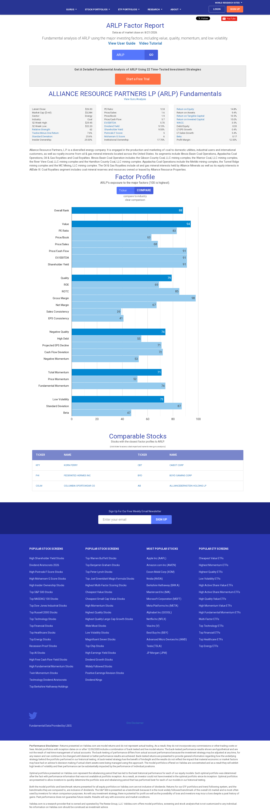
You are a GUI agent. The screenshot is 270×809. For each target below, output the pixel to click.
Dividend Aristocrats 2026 (44, 565)
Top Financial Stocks (41, 625)
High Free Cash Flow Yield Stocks (48, 659)
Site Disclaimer (135, 722)
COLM (39, 485)
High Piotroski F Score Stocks (46, 571)
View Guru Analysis (135, 99)
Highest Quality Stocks (98, 612)
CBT (140, 465)
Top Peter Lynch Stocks (98, 571)
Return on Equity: (185, 109)
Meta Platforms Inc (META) (162, 605)
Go (151, 55)
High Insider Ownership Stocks (46, 585)
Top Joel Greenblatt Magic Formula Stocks (109, 578)
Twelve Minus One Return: (45, 133)
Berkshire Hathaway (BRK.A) (163, 585)
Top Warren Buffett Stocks (100, 558)
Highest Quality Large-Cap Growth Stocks (109, 619)
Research (154, 9)
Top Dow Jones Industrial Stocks (48, 605)
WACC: (180, 122)
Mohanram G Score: (114, 136)
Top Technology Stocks (42, 619)
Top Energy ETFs (208, 646)
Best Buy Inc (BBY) (157, 632)
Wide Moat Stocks (95, 625)
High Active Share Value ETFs (216, 585)
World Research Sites (227, 3)
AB (139, 485)
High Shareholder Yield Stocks (46, 558)
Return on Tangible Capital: (191, 116)
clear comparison (135, 199)
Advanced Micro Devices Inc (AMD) (167, 639)
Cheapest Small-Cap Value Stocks (105, 598)
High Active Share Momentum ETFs (219, 592)
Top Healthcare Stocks (42, 632)
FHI (37, 475)
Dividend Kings (93, 679)
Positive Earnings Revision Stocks (104, 673)
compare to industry (135, 196)
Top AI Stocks (37, 652)
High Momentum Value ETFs (215, 605)
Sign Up (161, 519)
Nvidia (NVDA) (155, 578)
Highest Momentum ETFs (213, 565)
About (174, 9)
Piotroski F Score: (113, 133)
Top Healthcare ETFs (211, 639)
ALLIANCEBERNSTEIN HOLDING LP (188, 485)
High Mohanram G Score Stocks (47, 578)
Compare (144, 190)
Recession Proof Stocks (43, 646)
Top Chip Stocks (94, 646)
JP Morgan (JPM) (157, 652)
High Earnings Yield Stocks (100, 652)
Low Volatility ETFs (209, 578)
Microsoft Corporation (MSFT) (164, 598)
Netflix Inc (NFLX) (156, 619)
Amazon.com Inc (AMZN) (161, 565)
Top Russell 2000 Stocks (43, 612)
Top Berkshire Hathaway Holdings (48, 686)
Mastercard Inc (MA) (158, 592)
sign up (235, 9)
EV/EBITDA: (110, 122)
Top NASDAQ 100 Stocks (43, 598)
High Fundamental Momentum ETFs (220, 612)
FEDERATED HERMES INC (77, 475)
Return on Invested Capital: (191, 119)
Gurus (70, 9)
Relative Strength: (41, 129)
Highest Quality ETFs (211, 571)
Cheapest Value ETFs (211, 558)
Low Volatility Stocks (97, 632)
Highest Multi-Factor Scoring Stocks (106, 585)
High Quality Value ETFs (212, 598)
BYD (140, 475)
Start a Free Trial (138, 79)
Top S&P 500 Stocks (41, 592)
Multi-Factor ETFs (209, 619)
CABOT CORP (176, 465)
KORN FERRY (71, 465)
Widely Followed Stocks (98, 666)
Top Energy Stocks (40, 639)
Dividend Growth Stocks (99, 659)
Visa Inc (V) (153, 625)
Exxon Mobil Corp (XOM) (160, 571)
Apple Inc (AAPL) (156, 558)
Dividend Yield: (112, 126)
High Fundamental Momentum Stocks (51, 666)
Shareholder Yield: (113, 129)
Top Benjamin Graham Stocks (102, 565)
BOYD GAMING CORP (181, 475)
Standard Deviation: (42, 136)
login (217, 9)
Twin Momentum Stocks (43, 673)
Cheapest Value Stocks (98, 592)
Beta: (179, 136)
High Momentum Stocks (99, 605)
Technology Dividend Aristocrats (48, 679)
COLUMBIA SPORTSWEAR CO (79, 485)
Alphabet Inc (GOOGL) (159, 612)
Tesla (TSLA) (154, 646)
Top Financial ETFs (209, 632)
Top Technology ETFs (211, 625)
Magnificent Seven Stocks (100, 639)
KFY (38, 465)
